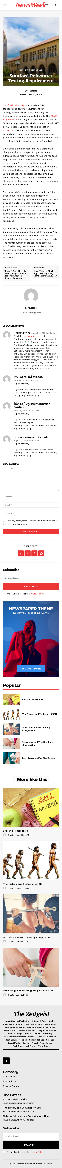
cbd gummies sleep (33, 336)
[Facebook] (21, 553)
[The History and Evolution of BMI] (11, 714)
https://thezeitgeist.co (31, 312)
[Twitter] (28, 553)
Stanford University (13, 105)
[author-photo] (5, 835)
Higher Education (31, 70)
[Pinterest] (34, 553)
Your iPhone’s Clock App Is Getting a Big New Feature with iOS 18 (45, 273)
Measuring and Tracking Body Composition (37, 744)
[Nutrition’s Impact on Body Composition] (11, 729)
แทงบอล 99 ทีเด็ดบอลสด (28, 377)
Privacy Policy (36, 594)
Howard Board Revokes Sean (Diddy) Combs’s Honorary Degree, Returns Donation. (16, 274)
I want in (29, 586)
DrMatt (33, 91)
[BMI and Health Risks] (11, 699)
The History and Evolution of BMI (39, 714)
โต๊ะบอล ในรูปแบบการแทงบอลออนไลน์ (32, 405)
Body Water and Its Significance (38, 758)
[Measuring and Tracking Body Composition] (11, 743)
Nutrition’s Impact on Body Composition (27, 937)
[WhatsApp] (41, 553)
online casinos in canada (31, 437)
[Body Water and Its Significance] (11, 758)
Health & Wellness (12, 1103)
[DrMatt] (31, 295)
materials (8, 130)
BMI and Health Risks (33, 699)
